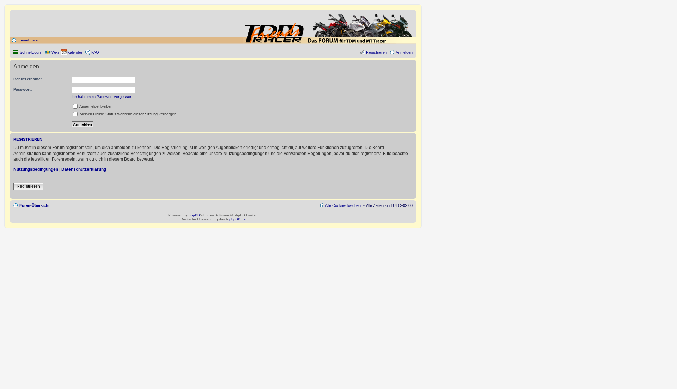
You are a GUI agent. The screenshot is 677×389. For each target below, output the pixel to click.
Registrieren (28, 186)
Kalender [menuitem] (75, 52)
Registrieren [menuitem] (376, 52)
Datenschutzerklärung (83, 169)
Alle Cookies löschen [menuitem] (343, 205)
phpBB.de (237, 219)
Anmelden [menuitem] (404, 52)
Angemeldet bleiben (95, 106)
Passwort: (22, 89)
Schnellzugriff (31, 52)
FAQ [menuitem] (95, 52)
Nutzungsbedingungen (35, 169)
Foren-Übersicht (31, 40)
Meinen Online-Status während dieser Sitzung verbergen (127, 114)
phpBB (194, 215)
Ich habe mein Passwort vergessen (102, 97)
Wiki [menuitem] (55, 52)
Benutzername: (27, 79)
